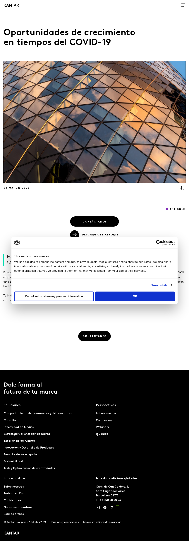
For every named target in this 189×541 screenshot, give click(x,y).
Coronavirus (104, 420)
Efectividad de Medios (19, 427)
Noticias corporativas (18, 507)
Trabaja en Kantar (16, 493)
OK (135, 296)
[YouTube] (118, 508)
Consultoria (11, 420)
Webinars (102, 427)
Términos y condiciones (65, 522)
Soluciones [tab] (12, 405)
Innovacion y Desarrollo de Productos (29, 447)
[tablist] (94, 455)
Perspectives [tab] (106, 405)
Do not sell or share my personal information (54, 296)
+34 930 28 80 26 (109, 500)
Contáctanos (12, 500)
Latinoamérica (106, 413)
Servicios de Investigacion (21, 454)
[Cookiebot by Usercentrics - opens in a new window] (158, 242)
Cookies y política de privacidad (102, 522)
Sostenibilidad (13, 461)
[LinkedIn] (111, 508)
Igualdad (102, 434)
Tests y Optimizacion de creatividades (29, 468)
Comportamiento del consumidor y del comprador (38, 413)
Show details (158, 285)
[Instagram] (98, 508)
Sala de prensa (14, 514)
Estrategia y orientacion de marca (27, 434)
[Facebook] (105, 508)
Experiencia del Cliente (19, 440)
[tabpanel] (48, 441)
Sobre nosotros (14, 486)
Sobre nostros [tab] (14, 478)
